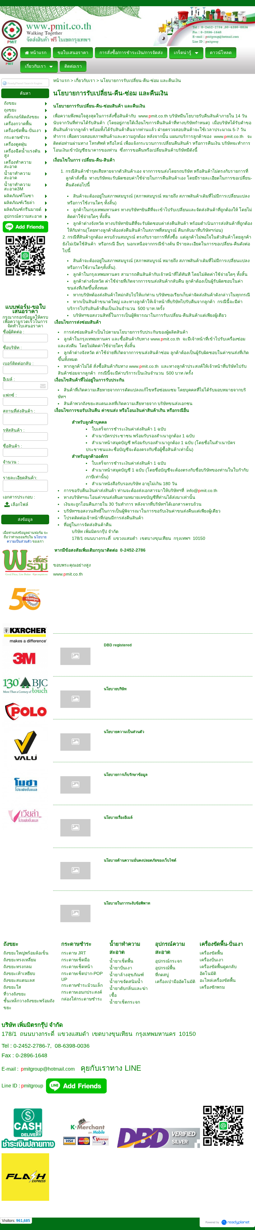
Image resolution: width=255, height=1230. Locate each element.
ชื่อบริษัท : (12, 347)
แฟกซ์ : (10, 395)
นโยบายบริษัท (115, 689)
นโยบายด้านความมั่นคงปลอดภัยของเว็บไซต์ (140, 860)
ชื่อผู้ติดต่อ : (13, 331)
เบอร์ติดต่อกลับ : (18, 363)
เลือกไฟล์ (19, 504)
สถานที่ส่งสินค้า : (19, 410)
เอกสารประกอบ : (19, 496)
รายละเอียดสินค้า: (20, 477)
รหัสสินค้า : (14, 430)
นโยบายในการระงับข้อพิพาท (127, 903)
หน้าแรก (61, 80)
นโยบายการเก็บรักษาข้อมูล (125, 774)
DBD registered (118, 645)
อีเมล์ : (9, 379)
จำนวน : (11, 461)
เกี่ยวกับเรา (84, 80)
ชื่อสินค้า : (12, 446)
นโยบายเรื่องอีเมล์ (118, 817)
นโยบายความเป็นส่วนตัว (124, 732)
